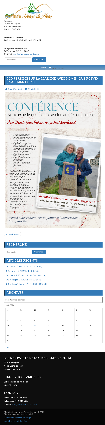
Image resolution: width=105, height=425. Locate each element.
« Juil (7, 347)
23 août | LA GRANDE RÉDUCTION (23, 271)
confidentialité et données (15, 421)
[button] (57, 68)
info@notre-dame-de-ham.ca (26, 54)
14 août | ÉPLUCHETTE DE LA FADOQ (25, 267)
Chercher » (39, 59)
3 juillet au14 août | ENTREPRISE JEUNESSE (28, 284)
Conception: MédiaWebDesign (17, 417)
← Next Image (12, 234)
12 (35, 325)
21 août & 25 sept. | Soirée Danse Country (27, 275)
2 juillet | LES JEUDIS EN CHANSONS (24, 280)
